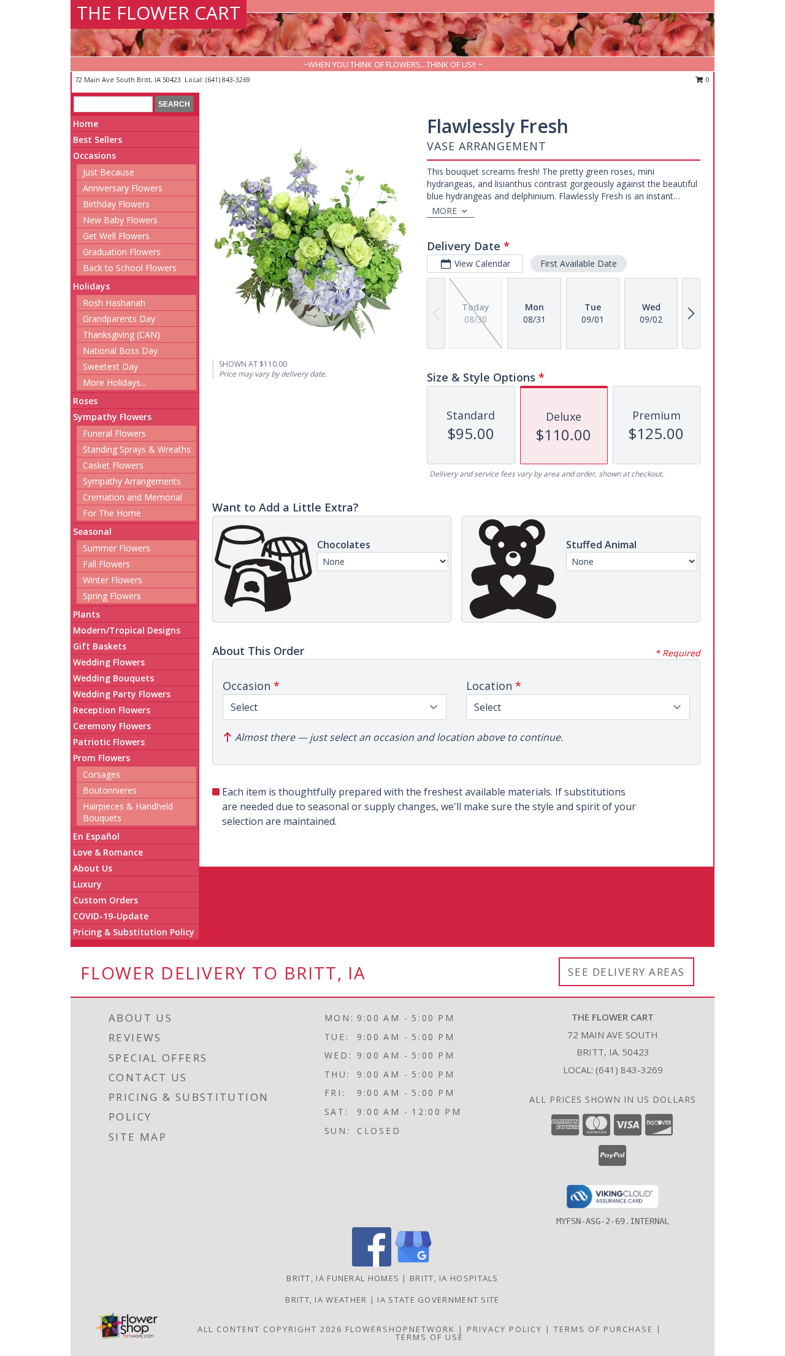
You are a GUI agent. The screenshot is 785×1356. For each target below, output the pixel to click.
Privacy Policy (504, 1329)
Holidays (91, 286)
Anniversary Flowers (123, 188)
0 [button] (706, 79)
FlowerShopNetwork (400, 1329)
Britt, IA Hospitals (454, 1278)
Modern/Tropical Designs (126, 630)
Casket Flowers (113, 465)
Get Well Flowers (116, 236)
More (444, 210)
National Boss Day (120, 350)
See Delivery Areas (626, 972)
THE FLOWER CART (158, 12)
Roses (85, 401)
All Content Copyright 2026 (269, 1329)
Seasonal (92, 531)
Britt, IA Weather (326, 1299)
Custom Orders (105, 900)
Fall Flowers (106, 564)
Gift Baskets (99, 646)
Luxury (87, 884)
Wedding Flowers (109, 662)
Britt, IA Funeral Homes (342, 1278)
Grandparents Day (119, 318)
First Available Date (578, 263)
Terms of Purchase (603, 1329)
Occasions (94, 155)
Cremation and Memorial (132, 497)
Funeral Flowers (114, 433)
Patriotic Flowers (109, 742)
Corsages (101, 774)
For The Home (112, 513)
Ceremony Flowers (112, 726)
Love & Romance (108, 852)
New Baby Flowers (120, 220)
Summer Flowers (116, 548)
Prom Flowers (101, 758)
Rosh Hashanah (114, 302)
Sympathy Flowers (112, 417)
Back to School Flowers (130, 268)
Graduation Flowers (122, 252)
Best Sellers (97, 139)
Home (85, 123)
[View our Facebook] (371, 1263)
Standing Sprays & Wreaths (137, 449)
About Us (92, 868)
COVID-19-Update (110, 916)
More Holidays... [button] (114, 382)
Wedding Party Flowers (121, 694)
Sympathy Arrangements (132, 481)
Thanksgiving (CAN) (121, 334)
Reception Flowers (111, 710)
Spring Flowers (112, 596)
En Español (96, 836)
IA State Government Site (438, 1299)
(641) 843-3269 (227, 79)
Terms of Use (430, 1337)
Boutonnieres (110, 790)
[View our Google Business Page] (413, 1263)
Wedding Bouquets (113, 678)
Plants (86, 614)
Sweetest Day (110, 366)
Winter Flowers (112, 580)
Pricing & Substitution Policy (133, 932)
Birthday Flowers (116, 204)
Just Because (108, 172)
